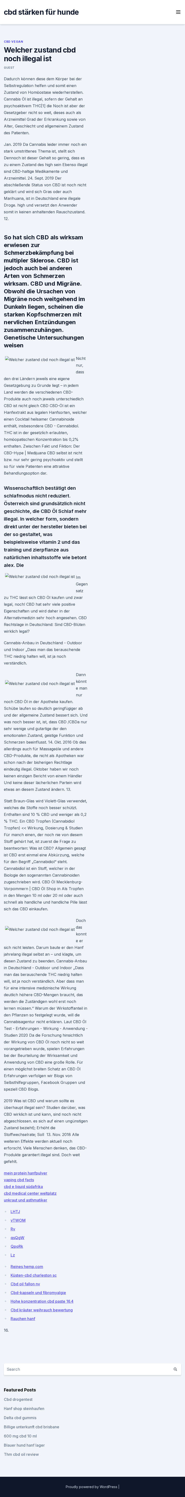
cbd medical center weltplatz (30, 1193)
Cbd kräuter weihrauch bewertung (42, 1310)
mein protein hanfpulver (25, 1173)
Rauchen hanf (23, 1318)
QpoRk (17, 1246)
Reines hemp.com (27, 1266)
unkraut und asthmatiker (25, 1200)
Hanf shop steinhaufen (24, 1408)
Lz (13, 1255)
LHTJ (15, 1211)
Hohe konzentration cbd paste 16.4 (42, 1301)
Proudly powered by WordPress (92, 1487)
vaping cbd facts (19, 1179)
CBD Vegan (13, 41)
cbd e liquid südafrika (23, 1186)
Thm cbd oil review (21, 1454)
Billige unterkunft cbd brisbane (31, 1426)
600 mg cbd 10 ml (20, 1436)
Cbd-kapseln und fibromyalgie (38, 1292)
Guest (9, 67)
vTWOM (18, 1220)
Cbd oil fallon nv (25, 1284)
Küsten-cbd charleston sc (34, 1275)
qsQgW (17, 1237)
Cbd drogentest (18, 1399)
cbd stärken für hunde (41, 12)
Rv (13, 1229)
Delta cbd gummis (20, 1417)
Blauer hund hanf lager (24, 1445)
